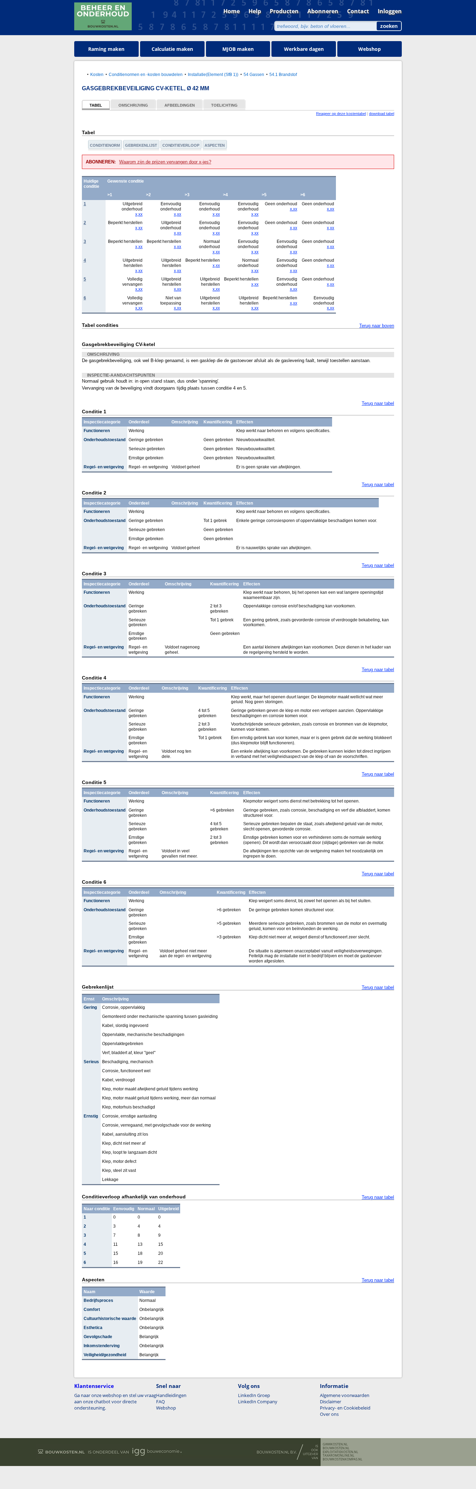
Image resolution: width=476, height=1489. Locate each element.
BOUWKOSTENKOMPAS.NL (342, 1459)
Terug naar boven (376, 325)
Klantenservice (94, 1385)
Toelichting (224, 105)
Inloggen (390, 11)
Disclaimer (330, 1401)
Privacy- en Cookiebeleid (345, 1408)
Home (231, 11)
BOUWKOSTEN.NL (336, 1448)
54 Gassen (254, 74)
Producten (284, 11)
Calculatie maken (172, 49)
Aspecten (215, 145)
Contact (358, 11)
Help (254, 11)
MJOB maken (238, 49)
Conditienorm (105, 145)
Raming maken (106, 49)
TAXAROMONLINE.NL (338, 1455)
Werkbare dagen (304, 49)
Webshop (369, 49)
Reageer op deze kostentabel (341, 114)
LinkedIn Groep (254, 1395)
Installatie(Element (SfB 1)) (213, 74)
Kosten (96, 74)
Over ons (329, 1414)
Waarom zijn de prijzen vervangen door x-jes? (165, 161)
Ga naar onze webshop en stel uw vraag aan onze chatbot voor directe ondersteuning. (115, 1401)
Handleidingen (171, 1395)
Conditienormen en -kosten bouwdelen (146, 74)
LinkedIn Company (257, 1401)
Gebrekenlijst (141, 145)
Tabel (96, 105)
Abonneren (322, 11)
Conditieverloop (180, 145)
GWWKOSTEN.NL (335, 1444)
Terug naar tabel (378, 403)
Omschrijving (133, 105)
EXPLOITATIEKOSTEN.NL (340, 1452)
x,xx (139, 214)
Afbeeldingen (179, 105)
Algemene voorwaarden (344, 1395)
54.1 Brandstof (283, 74)
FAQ (160, 1401)
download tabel (381, 114)
